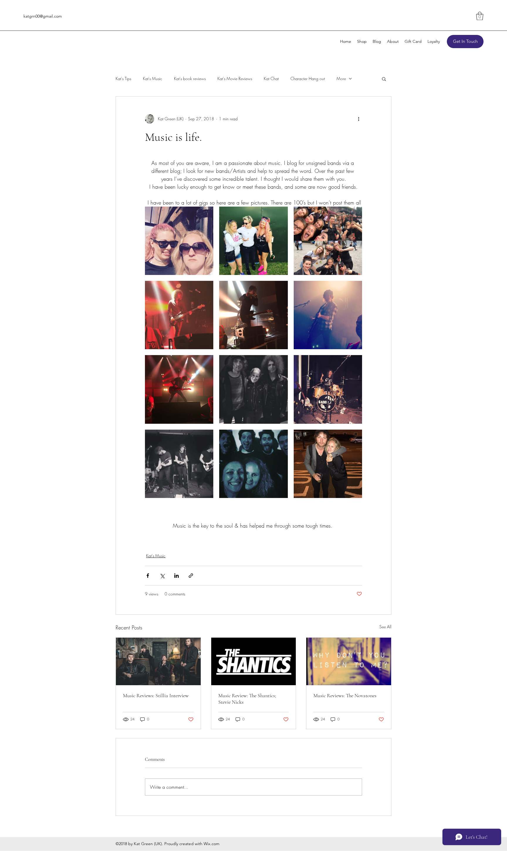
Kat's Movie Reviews (234, 78)
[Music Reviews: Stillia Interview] (158, 661)
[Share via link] (191, 575)
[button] (479, 16)
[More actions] (358, 118)
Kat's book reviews (190, 78)
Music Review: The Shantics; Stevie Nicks (247, 698)
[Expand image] (179, 241)
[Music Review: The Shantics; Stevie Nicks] (253, 661)
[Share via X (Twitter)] (162, 575)
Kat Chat (271, 78)
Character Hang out (307, 78)
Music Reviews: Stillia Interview (156, 695)
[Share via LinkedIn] (176, 575)
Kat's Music (152, 78)
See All (385, 626)
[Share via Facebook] (148, 575)
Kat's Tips (123, 78)
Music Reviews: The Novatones (344, 695)
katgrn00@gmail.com (42, 16)
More (341, 78)
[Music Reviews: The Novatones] (348, 661)
